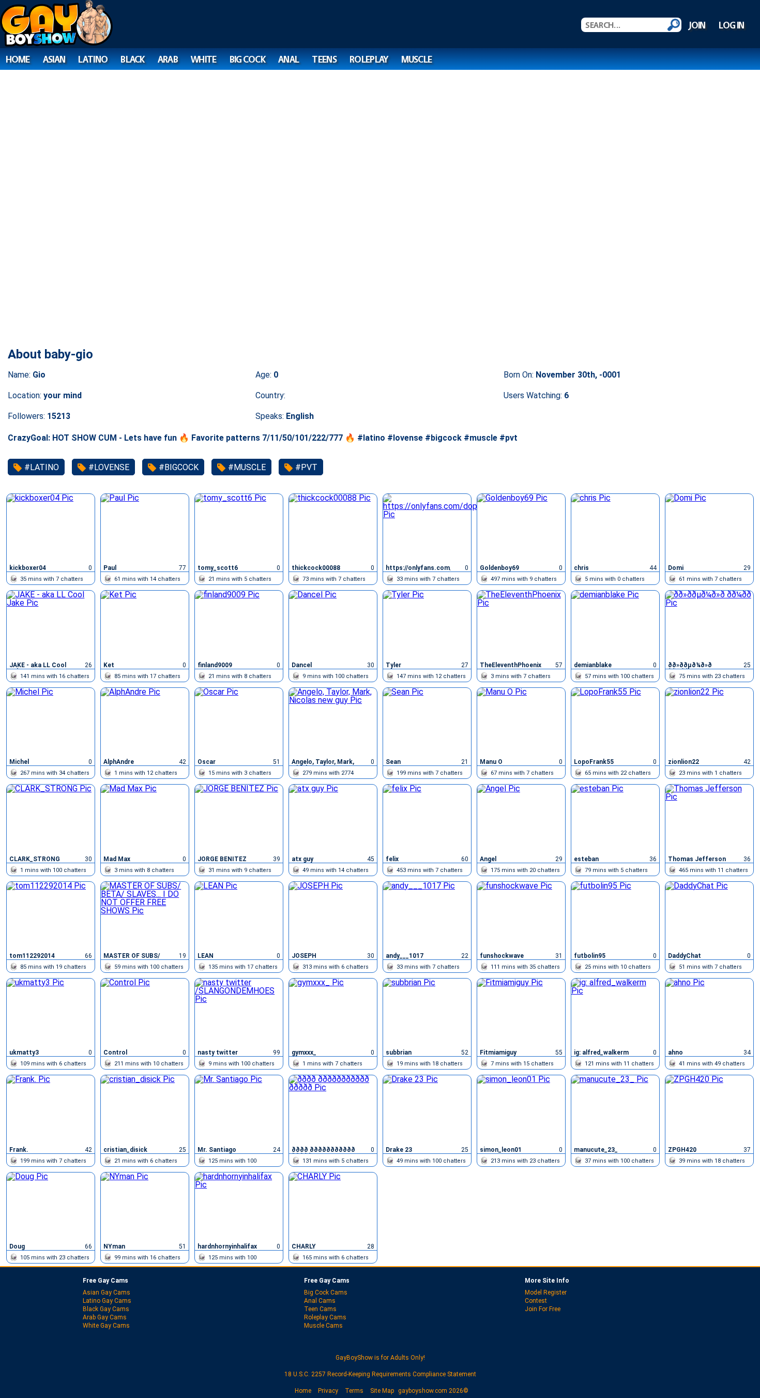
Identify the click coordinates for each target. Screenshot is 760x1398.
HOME (18, 59)
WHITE (203, 59)
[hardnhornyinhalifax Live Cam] (239, 1206)
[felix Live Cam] (427, 818)
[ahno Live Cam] (709, 1012)
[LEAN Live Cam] (239, 915)
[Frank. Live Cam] (51, 1109)
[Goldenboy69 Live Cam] (521, 527)
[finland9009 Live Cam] (239, 624)
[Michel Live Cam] (51, 721)
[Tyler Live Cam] (427, 624)
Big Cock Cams (325, 1292)
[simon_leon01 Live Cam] (521, 1109)
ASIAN (54, 59)
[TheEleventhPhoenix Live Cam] (521, 624)
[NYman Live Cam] (145, 1206)
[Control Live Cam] (145, 1012)
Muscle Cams (323, 1325)
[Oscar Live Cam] (239, 721)
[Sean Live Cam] (427, 721)
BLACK (132, 59)
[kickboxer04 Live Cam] (51, 527)
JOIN (697, 25)
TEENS (324, 59)
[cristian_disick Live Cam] (145, 1109)
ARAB (168, 59)
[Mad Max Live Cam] (145, 818)
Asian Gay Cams (106, 1292)
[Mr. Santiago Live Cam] (239, 1109)
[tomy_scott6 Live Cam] (239, 527)
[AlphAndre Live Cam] (145, 721)
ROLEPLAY (368, 59)
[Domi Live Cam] (709, 527)
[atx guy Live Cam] (333, 818)
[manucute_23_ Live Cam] (615, 1109)
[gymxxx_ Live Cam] (333, 1012)
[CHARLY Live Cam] (333, 1206)
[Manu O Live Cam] (521, 721)
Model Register (546, 1292)
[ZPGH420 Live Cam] (709, 1109)
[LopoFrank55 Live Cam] (615, 721)
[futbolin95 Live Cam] (615, 915)
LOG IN (731, 25)
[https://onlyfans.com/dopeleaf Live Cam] (427, 527)
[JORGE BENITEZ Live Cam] (239, 818)
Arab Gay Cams (105, 1317)
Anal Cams (320, 1300)
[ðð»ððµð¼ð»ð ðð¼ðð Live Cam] (709, 624)
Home (303, 1390)
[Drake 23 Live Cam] (427, 1109)
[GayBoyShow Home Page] (56, 44)
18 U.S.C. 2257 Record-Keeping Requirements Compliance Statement (380, 1374)
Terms (354, 1390)
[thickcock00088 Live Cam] (333, 527)
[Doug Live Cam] (51, 1206)
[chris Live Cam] (615, 527)
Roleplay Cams (325, 1317)
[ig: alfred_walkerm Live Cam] (615, 1012)
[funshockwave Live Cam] (521, 915)
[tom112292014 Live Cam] (51, 915)
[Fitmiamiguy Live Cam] (521, 1012)
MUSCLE (416, 59)
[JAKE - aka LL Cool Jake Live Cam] (51, 624)
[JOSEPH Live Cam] (333, 915)
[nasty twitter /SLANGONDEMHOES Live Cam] (239, 1012)
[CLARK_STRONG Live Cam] (51, 818)
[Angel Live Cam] (521, 818)
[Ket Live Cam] (145, 624)
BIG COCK (247, 59)
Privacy (328, 1390)
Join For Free (542, 1309)
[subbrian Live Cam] (427, 1012)
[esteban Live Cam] (615, 818)
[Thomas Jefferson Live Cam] (709, 818)
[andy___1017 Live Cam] (427, 915)
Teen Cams (320, 1309)
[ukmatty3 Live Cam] (51, 1012)
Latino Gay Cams (107, 1300)
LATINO (93, 59)
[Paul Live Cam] (145, 527)
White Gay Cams (106, 1325)
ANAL (288, 59)
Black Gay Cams (106, 1309)
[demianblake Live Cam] (615, 624)
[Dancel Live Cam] (333, 624)
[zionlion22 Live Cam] (709, 721)
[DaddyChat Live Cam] (709, 915)
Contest (536, 1300)
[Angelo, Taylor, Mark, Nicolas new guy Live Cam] (333, 721)
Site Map (382, 1390)
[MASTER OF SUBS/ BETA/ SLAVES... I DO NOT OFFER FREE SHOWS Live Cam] (145, 915)
